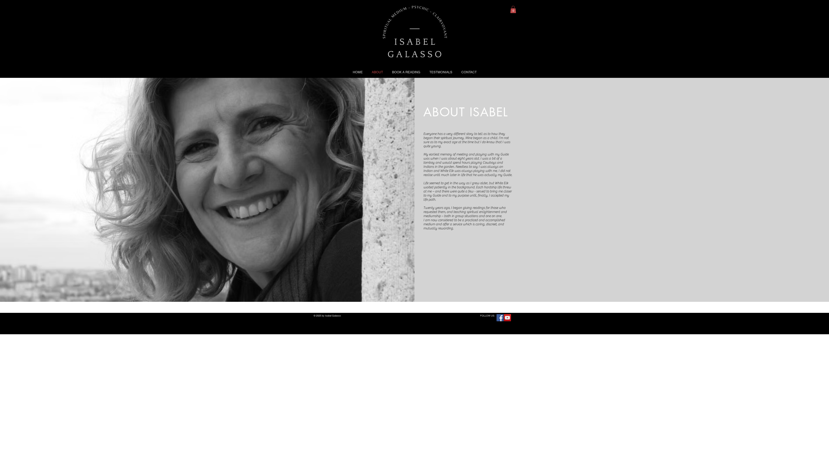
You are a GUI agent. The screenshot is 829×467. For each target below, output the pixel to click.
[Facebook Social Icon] (500, 317)
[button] (513, 9)
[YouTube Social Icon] (507, 317)
